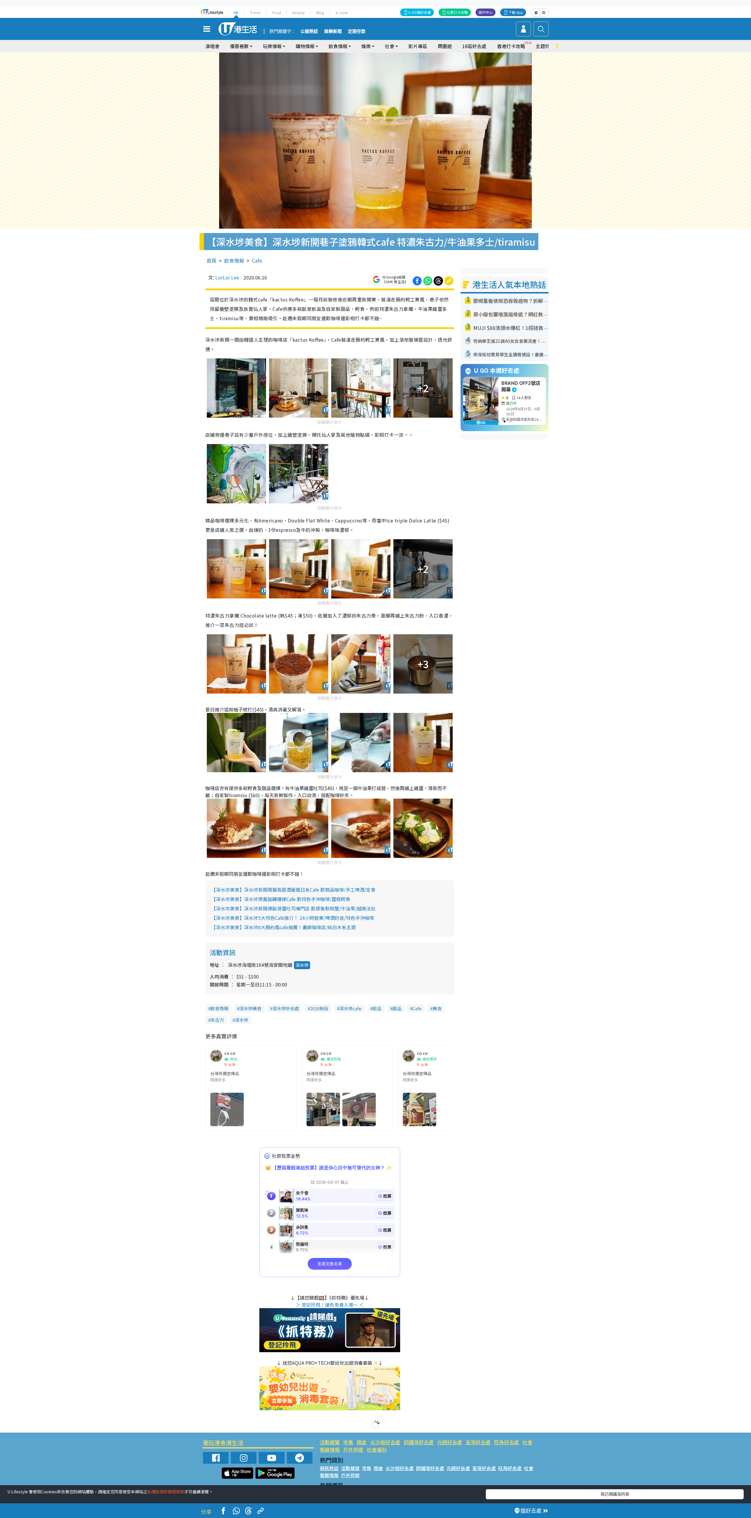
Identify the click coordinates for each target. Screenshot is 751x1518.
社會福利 (377, 1449)
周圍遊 (445, 46)
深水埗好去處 (286, 1008)
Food (276, 12)
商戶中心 (485, 12)
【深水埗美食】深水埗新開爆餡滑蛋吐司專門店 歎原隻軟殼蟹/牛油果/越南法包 (293, 908)
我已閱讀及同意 (615, 1494)
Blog (320, 12)
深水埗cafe (350, 1008)
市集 (348, 1442)
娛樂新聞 (333, 31)
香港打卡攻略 (511, 46)
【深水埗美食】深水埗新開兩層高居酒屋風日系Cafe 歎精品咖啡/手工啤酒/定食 (293, 889)
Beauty (298, 12)
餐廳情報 (330, 1449)
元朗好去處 (449, 1442)
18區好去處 (474, 46)
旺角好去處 (506, 1442)
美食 (437, 1008)
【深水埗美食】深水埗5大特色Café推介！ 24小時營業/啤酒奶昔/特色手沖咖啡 (292, 917)
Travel (255, 12)
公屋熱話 (309, 31)
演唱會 (212, 46)
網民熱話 (329, 1468)
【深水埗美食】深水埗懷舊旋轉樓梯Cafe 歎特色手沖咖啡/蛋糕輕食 (280, 899)
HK (236, 12)
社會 (527, 1442)
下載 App (515, 12)
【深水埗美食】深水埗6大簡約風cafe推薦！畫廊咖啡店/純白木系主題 (283, 927)
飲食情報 (234, 260)
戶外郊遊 (353, 1449)
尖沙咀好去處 (385, 1442)
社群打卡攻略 (457, 12)
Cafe (257, 260)
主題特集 (545, 46)
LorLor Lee (227, 277)
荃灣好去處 (478, 1442)
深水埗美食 (250, 1008)
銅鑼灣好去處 (419, 1442)
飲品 (377, 1008)
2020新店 (319, 1008)
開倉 (362, 1442)
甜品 (397, 1008)
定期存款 (357, 31)
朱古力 (217, 1020)
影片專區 (417, 46)
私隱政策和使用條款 (165, 1492)
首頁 (211, 260)
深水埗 (302, 965)
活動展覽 (330, 1442)
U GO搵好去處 (419, 12)
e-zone (342, 12)
